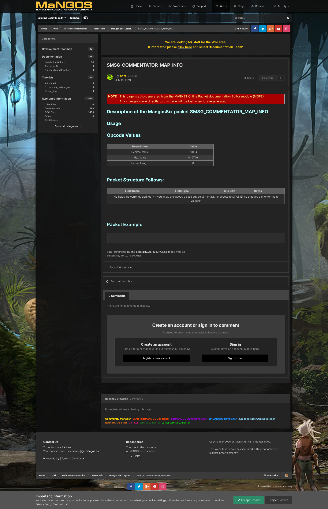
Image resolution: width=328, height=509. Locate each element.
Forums (157, 6)
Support (201, 6)
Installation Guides (69, 62)
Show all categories (67, 126)
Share (250, 77)
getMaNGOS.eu (145, 251)
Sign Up (75, 17)
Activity (282, 6)
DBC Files (69, 112)
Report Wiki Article (121, 267)
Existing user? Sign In (51, 17)
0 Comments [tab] (117, 295)
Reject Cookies (278, 500)
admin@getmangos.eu (86, 451)
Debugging (69, 91)
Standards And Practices (69, 70)
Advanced (69, 83)
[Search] (288, 18)
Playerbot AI (69, 66)
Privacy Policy (51, 458)
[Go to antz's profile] (110, 77)
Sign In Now (235, 358)
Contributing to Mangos (69, 87)
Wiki (222, 6)
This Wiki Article (270, 17)
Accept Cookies (250, 500)
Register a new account (156, 358)
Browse (260, 6)
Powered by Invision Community (275, 486)
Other (69, 116)
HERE (137, 456)
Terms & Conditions (73, 458)
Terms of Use (60, 504)
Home (138, 6)
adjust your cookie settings (150, 500)
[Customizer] (86, 18)
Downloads (179, 6)
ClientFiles (69, 104)
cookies (59, 500)
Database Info (69, 108)
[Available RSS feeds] (286, 475)
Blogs (240, 6)
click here (66, 447)
